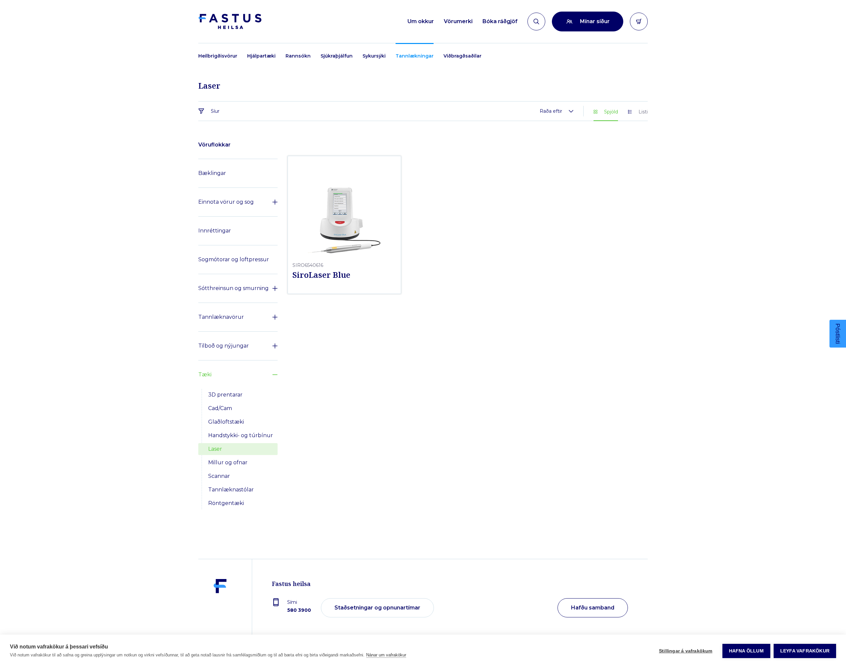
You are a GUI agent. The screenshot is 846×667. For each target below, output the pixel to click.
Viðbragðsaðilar (462, 56)
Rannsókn (298, 56)
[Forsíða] (229, 21)
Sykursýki (374, 56)
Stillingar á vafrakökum (685, 650)
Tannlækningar (415, 56)
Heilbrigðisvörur (217, 56)
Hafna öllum (746, 650)
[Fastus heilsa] (220, 608)
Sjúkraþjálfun (337, 56)
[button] (837, 334)
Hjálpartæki (261, 56)
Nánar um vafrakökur (386, 654)
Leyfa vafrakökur (804, 650)
